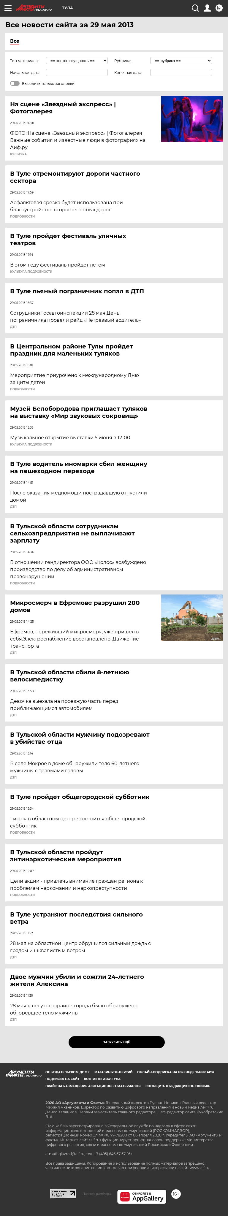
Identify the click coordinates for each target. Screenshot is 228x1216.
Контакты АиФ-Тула (102, 1079)
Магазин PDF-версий (113, 1072)
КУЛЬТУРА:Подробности (31, 271)
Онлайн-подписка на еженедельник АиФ (175, 1072)
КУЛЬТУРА (18, 154)
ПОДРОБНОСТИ (22, 216)
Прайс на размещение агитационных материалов (93, 1086)
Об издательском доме (67, 1072)
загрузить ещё (116, 1042)
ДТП (13, 327)
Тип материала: (24, 60)
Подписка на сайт (62, 1079)
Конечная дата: (128, 72)
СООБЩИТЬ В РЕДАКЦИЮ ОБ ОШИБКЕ (177, 1086)
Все (14, 41)
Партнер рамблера (97, 1194)
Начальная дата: (25, 72)
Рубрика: (122, 60)
